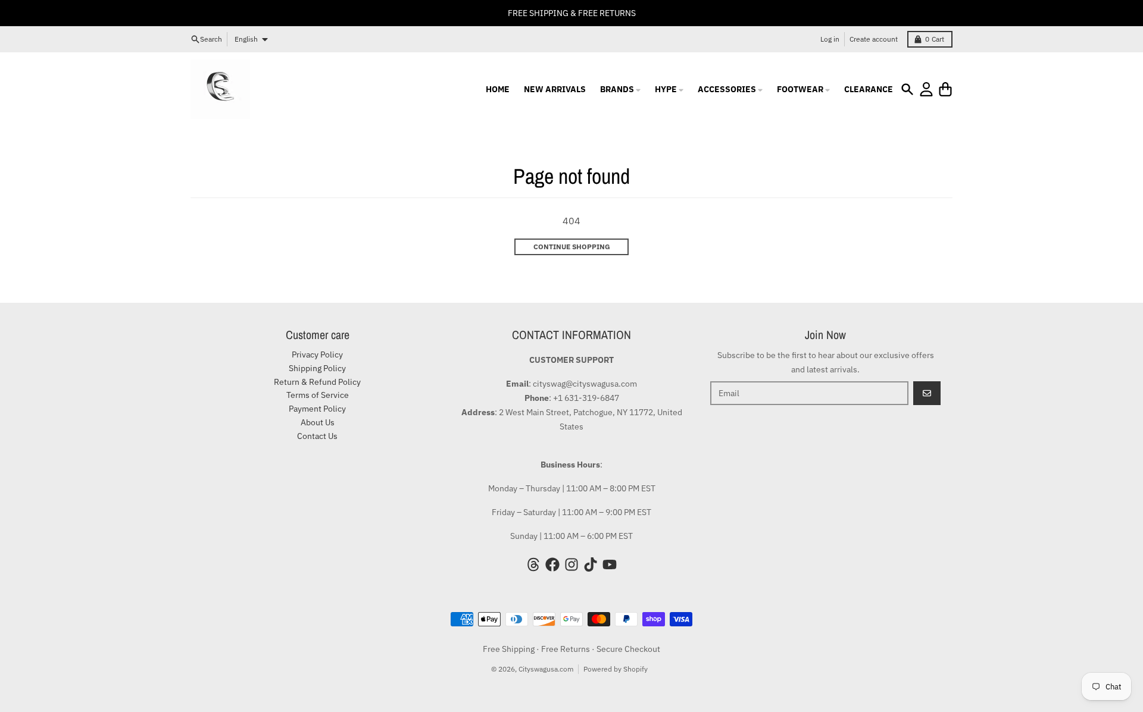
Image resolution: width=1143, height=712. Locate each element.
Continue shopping (571, 246)
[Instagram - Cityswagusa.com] (571, 564)
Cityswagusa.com (546, 668)
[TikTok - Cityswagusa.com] (590, 564)
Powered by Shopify (615, 668)
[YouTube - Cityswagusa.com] (609, 564)
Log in (829, 38)
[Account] (926, 89)
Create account (874, 38)
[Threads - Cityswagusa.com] (533, 564)
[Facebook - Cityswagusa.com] (552, 564)
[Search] (907, 89)
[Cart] (945, 89)
